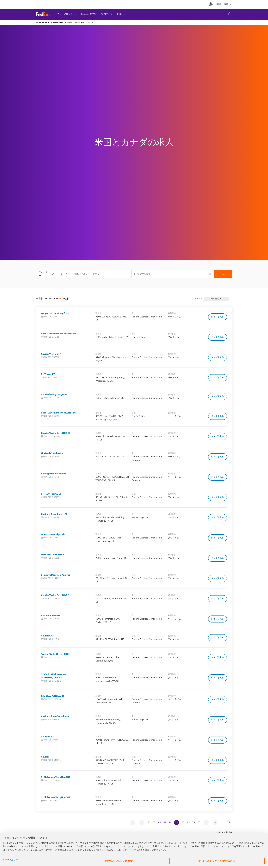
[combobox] (94, 274)
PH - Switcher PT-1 (50, 616)
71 (176, 822)
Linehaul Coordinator (52, 453)
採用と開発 (107, 14)
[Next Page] (206, 822)
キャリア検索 (228, 14)
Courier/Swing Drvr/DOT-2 (55, 595)
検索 (223, 274)
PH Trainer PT (48, 374)
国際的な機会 (58, 22)
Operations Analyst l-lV (53, 534)
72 (183, 822)
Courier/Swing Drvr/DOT (54, 395)
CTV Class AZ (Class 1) (52, 696)
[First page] (132, 822)
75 (199, 822)
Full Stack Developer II (52, 555)
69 (164, 822)
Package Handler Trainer (53, 474)
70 (170, 822)
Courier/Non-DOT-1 (51, 354)
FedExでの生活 (89, 14)
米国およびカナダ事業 (75, 22)
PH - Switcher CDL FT (52, 494)
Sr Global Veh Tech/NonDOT (55, 777)
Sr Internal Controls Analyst (55, 575)
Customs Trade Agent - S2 (54, 514)
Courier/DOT (47, 636)
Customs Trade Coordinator (55, 716)
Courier (45, 757)
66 (149, 822)
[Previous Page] (141, 822)
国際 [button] (119, 14)
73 (188, 822)
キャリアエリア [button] (65, 14)
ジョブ (90, 22)
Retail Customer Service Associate (58, 334)
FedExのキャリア (42, 22)
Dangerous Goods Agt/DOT (55, 313)
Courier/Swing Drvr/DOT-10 (55, 433)
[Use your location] (210, 274)
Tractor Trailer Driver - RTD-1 (56, 654)
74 (193, 822)
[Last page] (214, 822)
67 (154, 822)
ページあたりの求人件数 (223, 832)
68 (159, 822)
